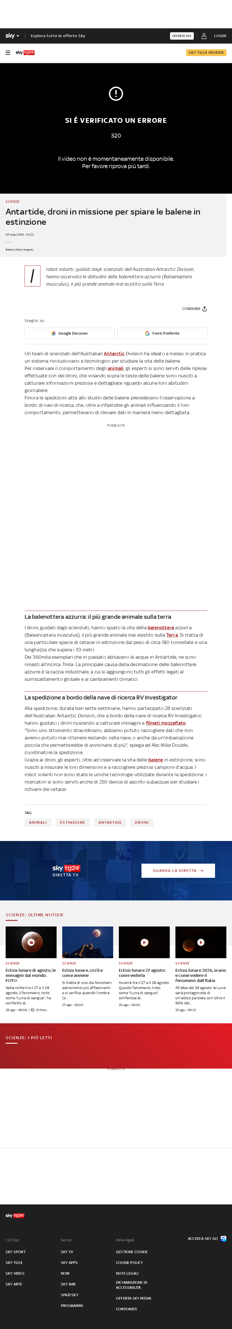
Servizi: (67, 1240)
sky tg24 (14, 1262)
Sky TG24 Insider (206, 52)
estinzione (72, 822)
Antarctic (114, 353)
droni (142, 822)
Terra (172, 635)
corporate (126, 1309)
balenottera (161, 627)
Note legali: (125, 1240)
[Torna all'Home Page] (25, 52)
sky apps (69, 1262)
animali (115, 368)
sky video (15, 1273)
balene (155, 760)
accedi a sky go (203, 1238)
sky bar (68, 1284)
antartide (110, 822)
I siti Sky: (13, 1240)
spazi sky (69, 1295)
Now (65, 1273)
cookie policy (129, 1262)
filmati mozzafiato (166, 723)
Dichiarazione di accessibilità (131, 1285)
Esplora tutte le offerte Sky (58, 36)
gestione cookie (132, 1252)
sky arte (14, 1284)
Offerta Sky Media (133, 1298)
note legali (127, 1273)
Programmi (72, 1306)
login (220, 36)
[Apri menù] (8, 52)
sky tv (67, 1252)
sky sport (15, 1252)
